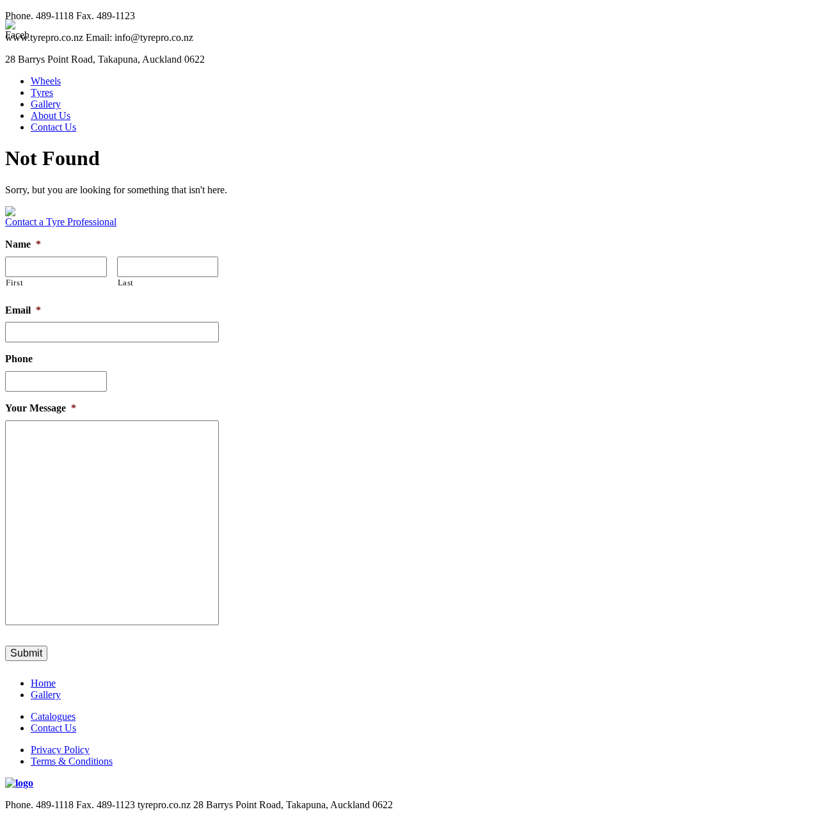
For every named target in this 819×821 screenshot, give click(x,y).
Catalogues (53, 716)
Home (43, 683)
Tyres (42, 92)
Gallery (46, 104)
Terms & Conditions (72, 761)
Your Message (40, 408)
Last (126, 282)
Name (23, 244)
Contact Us (53, 127)
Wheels (46, 81)
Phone (19, 358)
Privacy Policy (60, 749)
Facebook (802, 367)
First (14, 282)
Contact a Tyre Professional (60, 221)
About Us (50, 115)
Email (23, 310)
